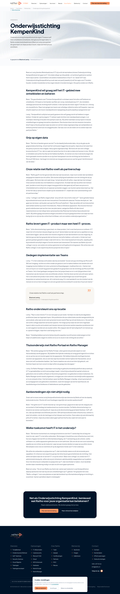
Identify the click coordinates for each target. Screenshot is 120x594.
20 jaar (26, 3)
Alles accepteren (41, 588)
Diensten (33, 3)
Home (12, 8)
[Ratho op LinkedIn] (101, 571)
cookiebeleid (55, 584)
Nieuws (60, 3)
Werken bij (77, 3)
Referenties (27, 8)
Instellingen (53, 588)
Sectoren (52, 3)
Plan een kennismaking (99, 3)
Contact (85, 3)
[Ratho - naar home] (15, 3)
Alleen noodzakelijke (67, 588)
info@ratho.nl (96, 567)
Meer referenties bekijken (70, 511)
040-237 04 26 (96, 564)
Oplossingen (43, 3)
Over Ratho (67, 3)
